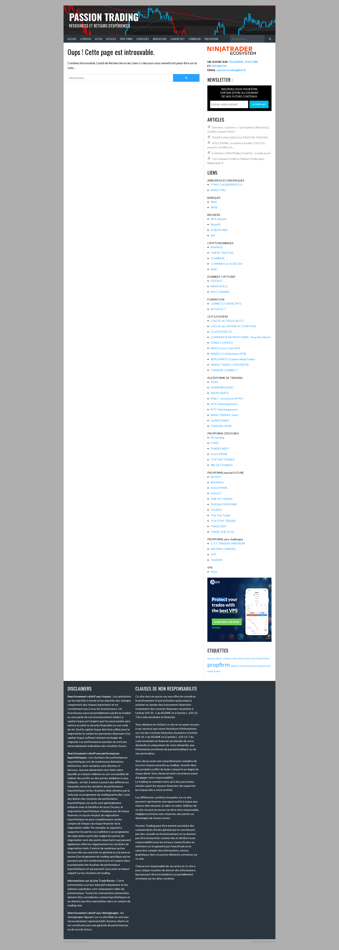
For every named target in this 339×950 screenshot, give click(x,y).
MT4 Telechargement (224, 404)
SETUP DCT (218, 309)
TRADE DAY (218, 526)
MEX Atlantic (219, 219)
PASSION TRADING (104, 17)
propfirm (218, 664)
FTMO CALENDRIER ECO (227, 184)
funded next (249, 658)
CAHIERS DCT (177, 39)
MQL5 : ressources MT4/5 (227, 398)
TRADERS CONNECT (224, 370)
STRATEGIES (142, 39)
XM (213, 235)
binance (211, 658)
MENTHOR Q (219, 286)
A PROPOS (85, 39)
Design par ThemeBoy (263, 941)
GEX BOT (217, 280)
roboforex (235, 666)
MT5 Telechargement (224, 409)
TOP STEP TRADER (223, 520)
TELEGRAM (235, 61)
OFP (213, 554)
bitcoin (219, 658)
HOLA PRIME (219, 454)
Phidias (266, 658)
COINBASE (218, 258)
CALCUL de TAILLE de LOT (227, 320)
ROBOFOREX (219, 230)
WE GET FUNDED (222, 465)
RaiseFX (216, 224)
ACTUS (98, 39)
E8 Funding (217, 437)
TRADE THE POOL (222, 531)
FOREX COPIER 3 (222, 342)
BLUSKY (216, 476)
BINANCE (217, 247)
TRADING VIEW (221, 426)
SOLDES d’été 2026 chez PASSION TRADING (240, 137)
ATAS (214, 382)
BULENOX (217, 482)
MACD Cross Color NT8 (225, 348)
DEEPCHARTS (220, 393)
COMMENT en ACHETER (226, 263)
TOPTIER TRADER (222, 459)
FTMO (215, 443)
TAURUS (216, 509)
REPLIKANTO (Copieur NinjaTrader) (233, 359)
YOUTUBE (251, 61)
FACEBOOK (219, 66)
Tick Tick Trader (221, 515)
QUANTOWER (220, 420)
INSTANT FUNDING (223, 549)
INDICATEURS (160, 39)
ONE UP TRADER (221, 498)
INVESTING (218, 190)
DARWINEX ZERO (222, 387)
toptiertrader (214, 671)
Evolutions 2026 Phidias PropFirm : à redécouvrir (241, 153)
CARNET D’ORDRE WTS (226, 303)
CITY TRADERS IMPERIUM (228, 543)
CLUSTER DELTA (221, 331)
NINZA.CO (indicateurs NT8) (228, 353)
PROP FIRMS (126, 39)
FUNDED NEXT (220, 448)
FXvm (214, 571)
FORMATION (194, 39)
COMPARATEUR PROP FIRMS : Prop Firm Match (241, 337)
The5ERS (216, 560)
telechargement (248, 666)
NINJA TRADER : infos (224, 415)
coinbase (227, 658)
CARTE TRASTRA (222, 252)
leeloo (259, 658)
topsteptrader (264, 666)
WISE (214, 207)
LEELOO (216, 493)
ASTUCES (111, 39)
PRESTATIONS (211, 39)
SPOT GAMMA (220, 291)
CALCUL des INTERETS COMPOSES (233, 326)
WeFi (214, 201)
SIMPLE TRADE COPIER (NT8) (230, 364)
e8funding (237, 658)
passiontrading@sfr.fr (232, 70)
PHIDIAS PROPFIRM (224, 504)
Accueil (72, 39)
